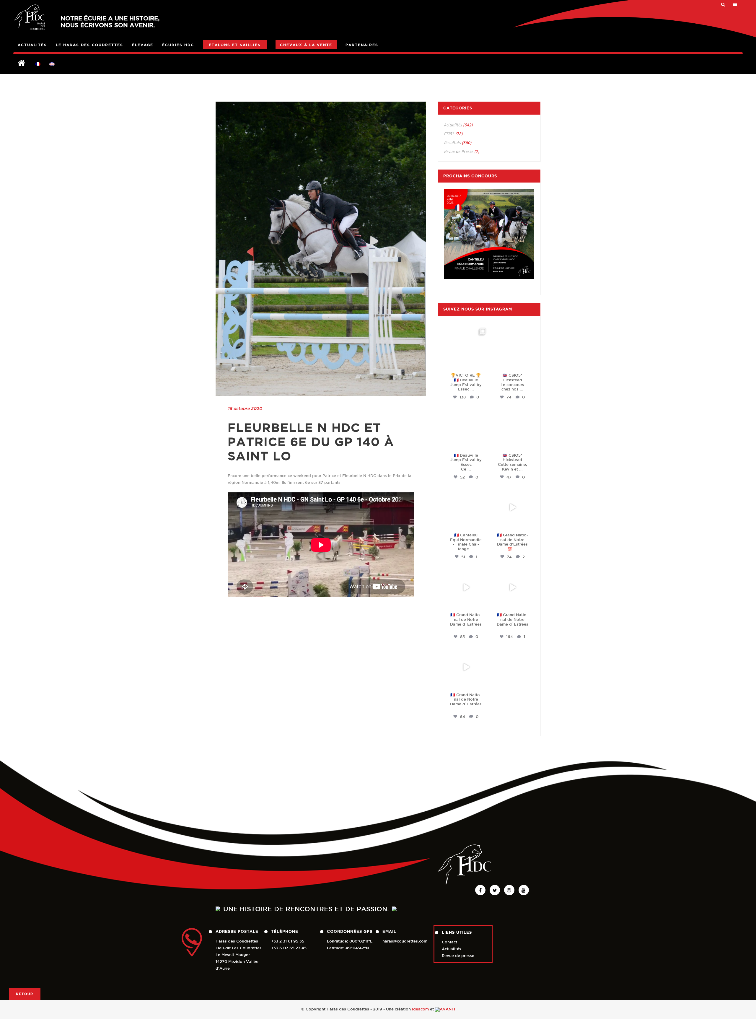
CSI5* (449, 133)
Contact (449, 942)
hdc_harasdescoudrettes (467, 333)
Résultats (452, 142)
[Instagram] (482, 364)
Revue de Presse (458, 151)
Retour (24, 994)
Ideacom (420, 1009)
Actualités (453, 125)
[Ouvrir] (466, 347)
